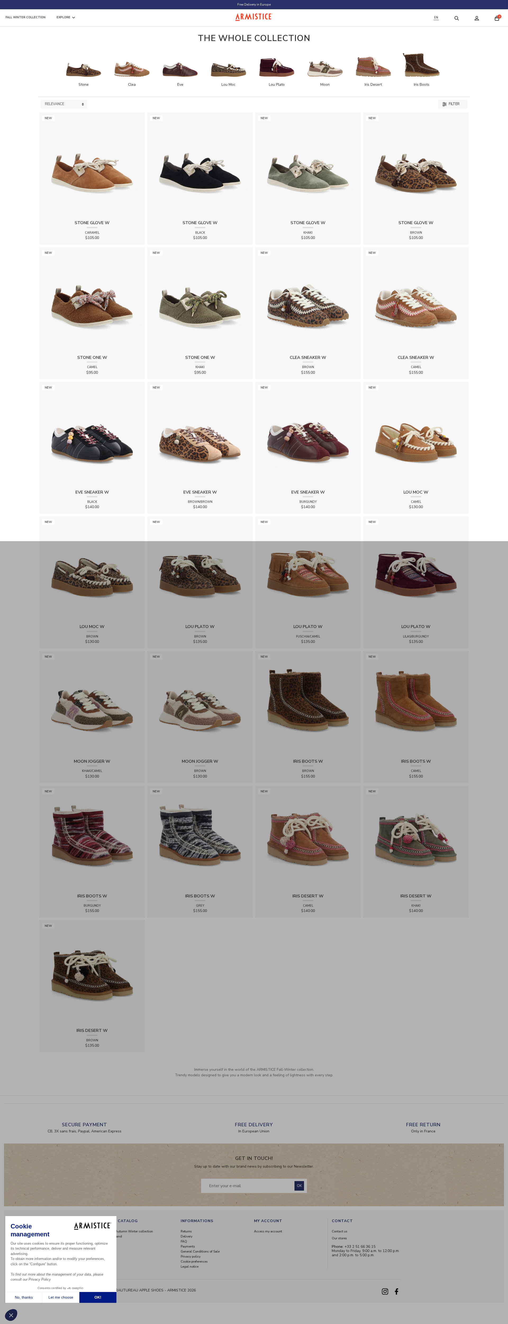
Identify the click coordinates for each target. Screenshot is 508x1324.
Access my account (268, 1231)
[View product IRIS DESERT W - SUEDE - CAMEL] (308, 838)
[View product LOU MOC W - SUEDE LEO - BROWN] (92, 568)
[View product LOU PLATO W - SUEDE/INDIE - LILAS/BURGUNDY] (416, 568)
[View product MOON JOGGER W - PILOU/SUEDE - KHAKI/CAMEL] (92, 703)
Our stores (339, 1238)
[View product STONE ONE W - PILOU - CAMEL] (92, 299)
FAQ (184, 1241)
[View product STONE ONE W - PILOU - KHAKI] (200, 299)
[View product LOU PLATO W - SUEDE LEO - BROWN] (200, 568)
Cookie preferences (194, 1261)
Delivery (186, 1236)
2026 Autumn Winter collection (130, 1231)
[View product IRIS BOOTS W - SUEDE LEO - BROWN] (308, 703)
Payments (188, 1246)
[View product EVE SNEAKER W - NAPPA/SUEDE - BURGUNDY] (308, 434)
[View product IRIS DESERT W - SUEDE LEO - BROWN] (92, 972)
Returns (186, 1231)
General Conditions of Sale (200, 1251)
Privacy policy (191, 1256)
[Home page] (254, 17)
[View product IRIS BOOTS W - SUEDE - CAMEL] (416, 703)
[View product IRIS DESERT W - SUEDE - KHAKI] (416, 838)
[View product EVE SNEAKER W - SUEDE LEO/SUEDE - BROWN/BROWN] (200, 434)
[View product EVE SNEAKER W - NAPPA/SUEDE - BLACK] (92, 434)
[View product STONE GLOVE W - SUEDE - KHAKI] (308, 165)
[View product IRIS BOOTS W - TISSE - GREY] (200, 838)
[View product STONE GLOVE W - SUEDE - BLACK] (200, 165)
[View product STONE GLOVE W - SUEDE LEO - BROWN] (416, 165)
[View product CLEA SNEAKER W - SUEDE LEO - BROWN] (308, 299)
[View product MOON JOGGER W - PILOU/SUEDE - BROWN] (200, 703)
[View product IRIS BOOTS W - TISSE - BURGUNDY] (92, 838)
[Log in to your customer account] (477, 18)
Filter (454, 104)
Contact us (339, 1231)
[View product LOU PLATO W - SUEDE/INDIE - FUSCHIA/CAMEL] (308, 568)
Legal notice (189, 1266)
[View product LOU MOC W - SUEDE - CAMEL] (416, 434)
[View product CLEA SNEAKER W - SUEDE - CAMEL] (416, 299)
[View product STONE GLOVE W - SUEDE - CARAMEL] (92, 165)
